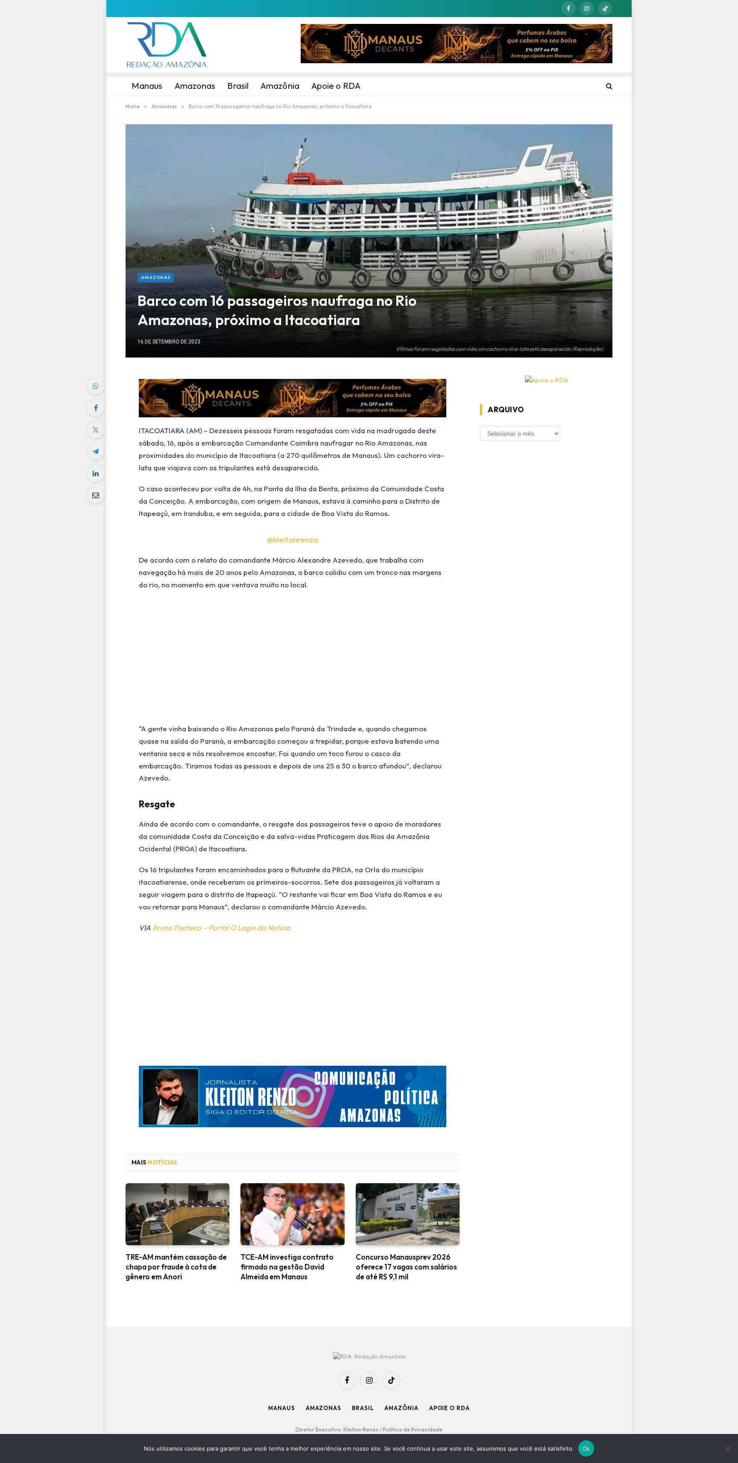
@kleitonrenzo (292, 539)
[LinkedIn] (95, 473)
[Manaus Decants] (456, 45)
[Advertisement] (293, 659)
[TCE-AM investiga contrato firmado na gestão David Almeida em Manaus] (292, 1214)
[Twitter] (95, 429)
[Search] (608, 86)
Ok (586, 1448)
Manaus (281, 1407)
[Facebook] (95, 407)
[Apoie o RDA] (546, 380)
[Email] (95, 495)
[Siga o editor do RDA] (293, 1098)
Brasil (363, 1407)
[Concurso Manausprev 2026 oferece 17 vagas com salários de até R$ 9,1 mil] (408, 1214)
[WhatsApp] (95, 386)
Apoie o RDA (449, 1407)
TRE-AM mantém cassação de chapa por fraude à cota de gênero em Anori (176, 1266)
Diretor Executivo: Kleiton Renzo (338, 1429)
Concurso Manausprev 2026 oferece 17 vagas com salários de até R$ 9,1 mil (406, 1266)
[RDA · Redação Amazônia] (167, 45)
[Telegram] (95, 451)
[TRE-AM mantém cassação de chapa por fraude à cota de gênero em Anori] (177, 1214)
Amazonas (155, 277)
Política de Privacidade (412, 1429)
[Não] (727, 1448)
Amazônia (401, 1407)
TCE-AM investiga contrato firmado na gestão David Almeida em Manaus (287, 1266)
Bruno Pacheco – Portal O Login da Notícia (221, 927)
